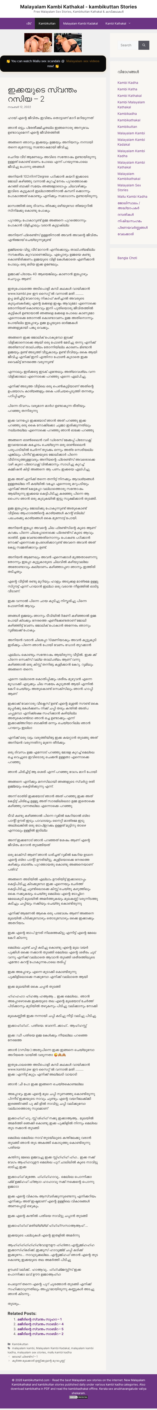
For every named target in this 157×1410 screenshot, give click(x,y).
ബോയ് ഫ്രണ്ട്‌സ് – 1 (25, 1356)
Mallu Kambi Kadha (132, 196)
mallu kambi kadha (59, 1352)
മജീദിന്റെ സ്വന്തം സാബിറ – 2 (40, 1334)
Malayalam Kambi (131, 133)
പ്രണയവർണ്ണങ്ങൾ (133, 227)
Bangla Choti (127, 258)
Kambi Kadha (128, 83)
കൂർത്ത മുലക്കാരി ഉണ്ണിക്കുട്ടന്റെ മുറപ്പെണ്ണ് (38, 1360)
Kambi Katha (127, 89)
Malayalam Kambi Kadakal (80, 23)
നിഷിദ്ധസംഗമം (130, 221)
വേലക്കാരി (126, 234)
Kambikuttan (47, 23)
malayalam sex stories (31, 1352)
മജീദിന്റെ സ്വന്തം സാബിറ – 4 (40, 1324)
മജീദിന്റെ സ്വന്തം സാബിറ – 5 (40, 1329)
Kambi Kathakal (115, 23)
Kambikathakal (129, 120)
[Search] (143, 45)
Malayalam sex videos (82, 61)
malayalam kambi (23, 1348)
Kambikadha (127, 114)
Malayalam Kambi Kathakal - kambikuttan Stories (78, 7)
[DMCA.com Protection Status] (78, 1398)
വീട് (28, 23)
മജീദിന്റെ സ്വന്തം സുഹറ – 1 (39, 1319)
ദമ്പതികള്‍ (126, 214)
